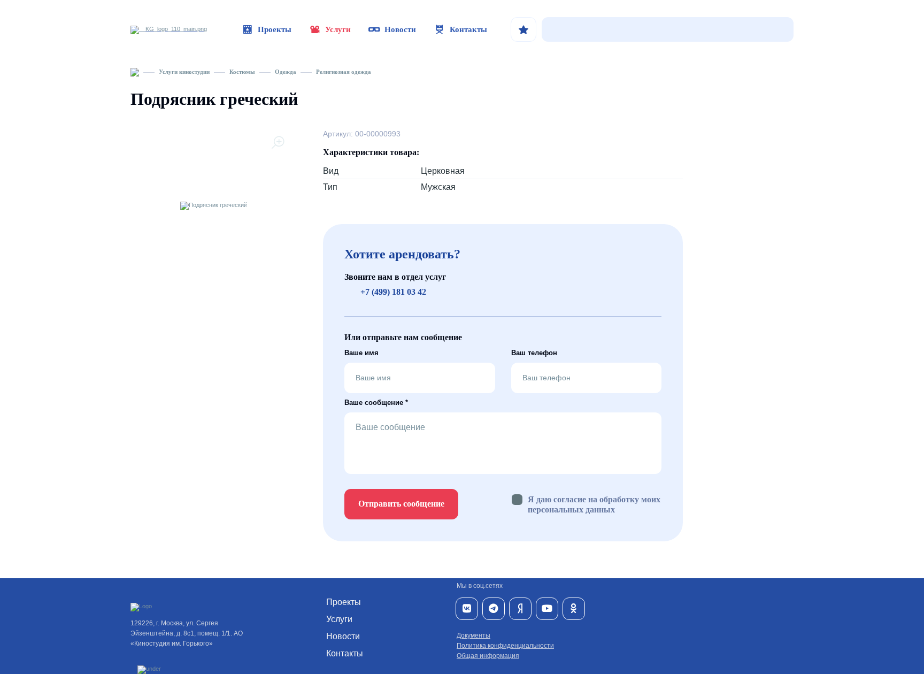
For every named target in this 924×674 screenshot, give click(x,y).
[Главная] (134, 71)
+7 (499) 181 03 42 (393, 291)
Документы (473, 635)
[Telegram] (493, 608)
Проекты (274, 29)
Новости (400, 29)
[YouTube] (547, 608)
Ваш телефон (534, 353)
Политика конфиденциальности (505, 645)
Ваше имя (361, 353)
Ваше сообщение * (376, 403)
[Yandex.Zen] (520, 608)
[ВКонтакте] (467, 608)
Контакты (468, 29)
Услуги (338, 29)
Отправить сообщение (401, 503)
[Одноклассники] (573, 608)
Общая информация (488, 656)
